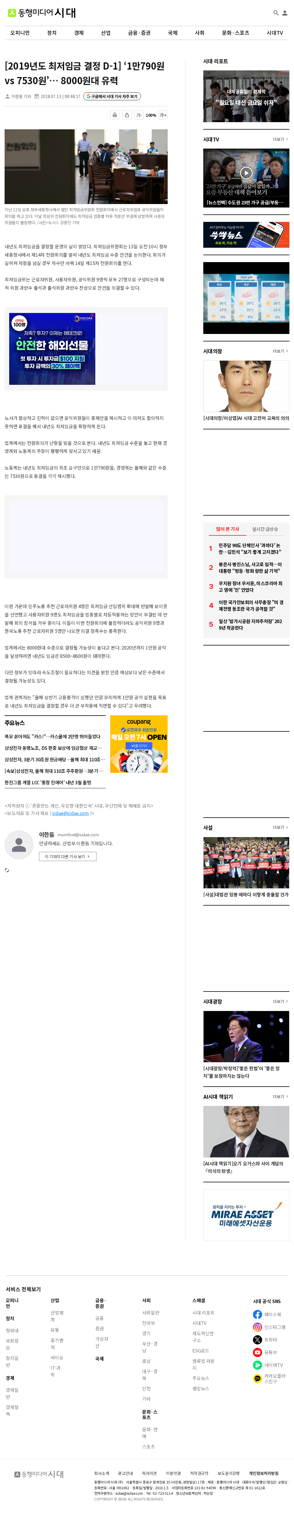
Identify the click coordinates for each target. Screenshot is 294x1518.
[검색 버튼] (276, 12)
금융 (99, 1318)
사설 (208, 827)
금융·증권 (139, 33)
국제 (173, 33)
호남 (146, 1360)
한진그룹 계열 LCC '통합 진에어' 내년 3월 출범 (48, 782)
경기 (146, 1333)
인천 (146, 1388)
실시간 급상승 (265, 528)
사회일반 (150, 1312)
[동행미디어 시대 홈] (41, 13)
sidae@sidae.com (70, 813)
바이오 (57, 1357)
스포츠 (148, 1446)
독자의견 (149, 1473)
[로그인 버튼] (284, 12)
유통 (55, 1329)
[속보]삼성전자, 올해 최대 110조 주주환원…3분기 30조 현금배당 (55, 770)
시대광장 (212, 1001)
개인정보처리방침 (263, 1473)
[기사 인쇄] (114, 115)
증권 (99, 1328)
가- (139, 115)
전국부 (148, 1322)
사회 (200, 33)
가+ (163, 115)
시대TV (275, 33)
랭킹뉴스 (200, 1388)
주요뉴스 (200, 1378)
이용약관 (173, 1473)
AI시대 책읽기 (218, 1096)
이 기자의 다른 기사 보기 (65, 856)
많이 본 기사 (227, 528)
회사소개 (101, 1473)
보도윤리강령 (229, 1473)
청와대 (12, 1330)
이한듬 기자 (21, 96)
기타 (146, 1398)
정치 (52, 33)
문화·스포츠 (235, 33)
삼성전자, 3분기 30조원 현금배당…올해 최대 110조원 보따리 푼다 (55, 759)
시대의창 (212, 351)
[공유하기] (126, 115)
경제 (79, 33)
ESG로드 (200, 1350)
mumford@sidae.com (78, 834)
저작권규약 (199, 1473)
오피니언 (20, 33)
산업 (106, 33)
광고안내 (125, 1473)
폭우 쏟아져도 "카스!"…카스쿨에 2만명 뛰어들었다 (52, 736)
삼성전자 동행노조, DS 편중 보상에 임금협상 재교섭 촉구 (55, 747)
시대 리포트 (215, 61)
